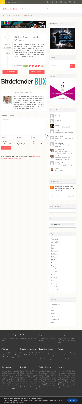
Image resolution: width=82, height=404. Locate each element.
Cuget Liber (54, 251)
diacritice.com (24, 391)
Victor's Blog (54, 287)
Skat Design (62, 341)
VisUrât (53, 316)
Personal (8, 49)
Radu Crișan (54, 284)
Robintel (10, 8)
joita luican (58, 136)
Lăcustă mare (58, 170)
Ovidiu (53, 307)
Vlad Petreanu (55, 319)
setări (21, 402)
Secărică (22, 375)
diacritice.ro (23, 381)
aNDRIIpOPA (55, 242)
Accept (72, 400)
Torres (53, 313)
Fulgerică (53, 266)
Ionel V (57, 115)
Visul (56, 117)
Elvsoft (72, 353)
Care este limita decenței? (62, 127)
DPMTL (53, 260)
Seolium (66, 361)
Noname (57, 120)
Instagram (70, 2)
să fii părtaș (36, 144)
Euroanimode (61, 355)
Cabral (53, 245)
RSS (74, 2)
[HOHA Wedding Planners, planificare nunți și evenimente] (62, 100)
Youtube (61, 2)
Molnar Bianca (55, 272)
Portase (53, 281)
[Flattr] (25, 66)
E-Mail (39, 66)
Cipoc (52, 248)
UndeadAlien (58, 162)
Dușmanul (54, 263)
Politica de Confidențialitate (28, 339)
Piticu (52, 310)
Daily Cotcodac (55, 304)
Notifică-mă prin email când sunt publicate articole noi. (18, 142)
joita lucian (58, 143)
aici (33, 355)
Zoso (52, 322)
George (57, 168)
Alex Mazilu (54, 239)
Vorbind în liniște (56, 290)
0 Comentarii (7, 53)
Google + (56, 2)
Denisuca (53, 257)
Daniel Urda (54, 254)
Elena (56, 130)
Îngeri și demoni (55, 269)
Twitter (52, 2)
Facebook (47, 2)
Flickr (65, 2)
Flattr (42, 66)
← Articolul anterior (10, 71)
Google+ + (36, 66)
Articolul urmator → (37, 71)
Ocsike (53, 275)
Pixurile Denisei (55, 278)
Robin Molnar (58, 149)
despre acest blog (44, 387)
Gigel (56, 125)
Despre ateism (59, 122)
